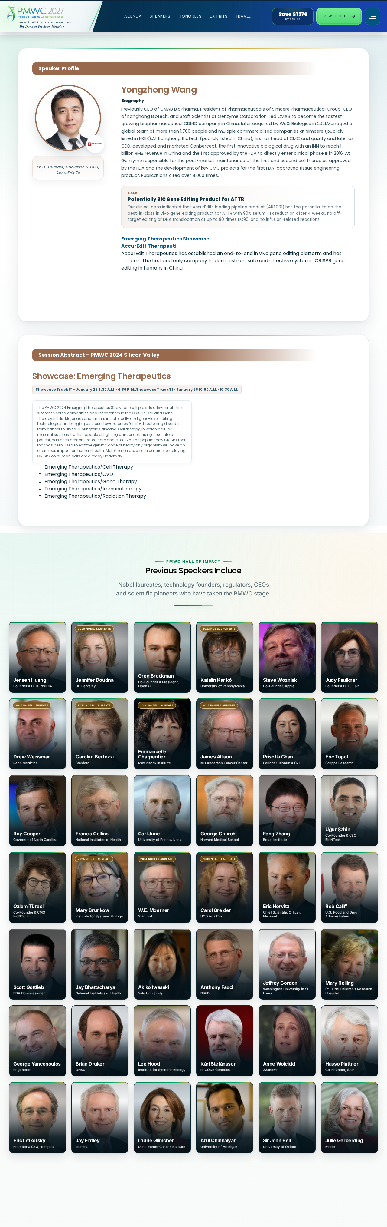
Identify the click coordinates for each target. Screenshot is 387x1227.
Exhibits (219, 16)
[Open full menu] (372, 16)
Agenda (132, 16)
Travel (243, 16)
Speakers (160, 16)
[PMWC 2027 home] (46, 12)
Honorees (190, 16)
